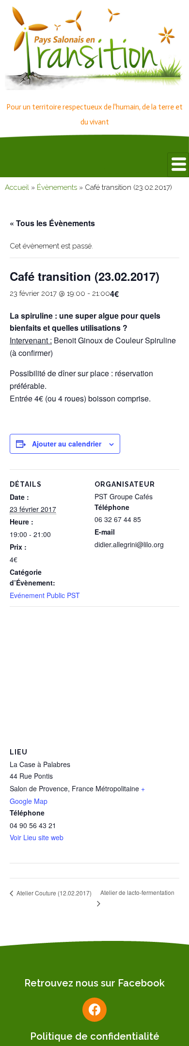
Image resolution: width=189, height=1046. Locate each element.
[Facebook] (94, 1010)
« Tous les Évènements (52, 223)
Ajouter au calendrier (66, 443)
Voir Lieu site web (36, 837)
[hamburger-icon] (178, 165)
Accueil (17, 187)
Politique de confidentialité (94, 1036)
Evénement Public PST (45, 595)
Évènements (57, 187)
